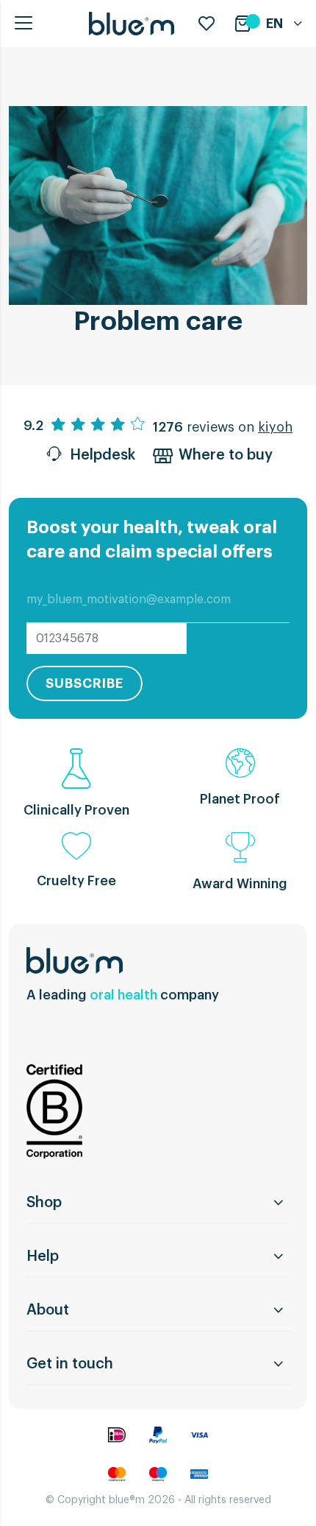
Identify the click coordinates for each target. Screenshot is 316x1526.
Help (42, 1256)
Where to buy (226, 455)
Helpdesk (102, 455)
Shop (44, 1202)
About (47, 1310)
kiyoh (275, 427)
